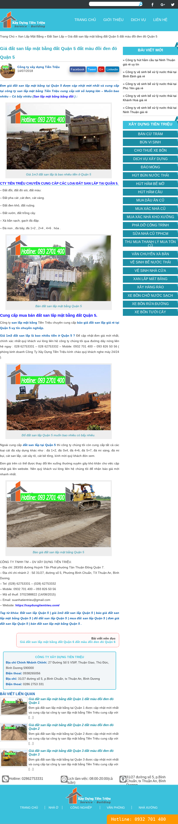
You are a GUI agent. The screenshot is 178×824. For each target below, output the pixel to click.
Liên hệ (160, 20)
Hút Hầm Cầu (150, 192)
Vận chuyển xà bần (150, 254)
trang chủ (29, 807)
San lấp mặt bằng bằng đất (54, 96)
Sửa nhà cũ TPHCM (150, 233)
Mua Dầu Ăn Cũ (150, 200)
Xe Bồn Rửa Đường (150, 304)
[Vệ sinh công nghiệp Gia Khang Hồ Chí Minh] (89, 795)
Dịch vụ (138, 20)
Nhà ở (53, 807)
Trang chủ (85, 20)
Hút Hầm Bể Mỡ (150, 184)
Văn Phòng (116, 807)
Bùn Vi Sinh (150, 142)
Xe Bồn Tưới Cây (150, 312)
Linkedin (112, 69)
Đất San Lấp (55, 36)
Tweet (92, 69)
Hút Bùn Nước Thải (150, 175)
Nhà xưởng (148, 807)
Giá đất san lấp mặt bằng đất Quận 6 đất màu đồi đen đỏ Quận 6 (67, 642)
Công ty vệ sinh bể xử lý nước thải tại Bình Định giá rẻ (149, 74)
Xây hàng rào (150, 287)
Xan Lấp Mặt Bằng (31, 36)
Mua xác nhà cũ (150, 209)
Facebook (77, 69)
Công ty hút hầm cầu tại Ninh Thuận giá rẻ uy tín (149, 62)
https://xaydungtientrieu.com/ (37, 605)
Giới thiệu (113, 20)
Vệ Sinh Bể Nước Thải (150, 262)
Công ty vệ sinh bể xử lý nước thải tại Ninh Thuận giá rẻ (149, 110)
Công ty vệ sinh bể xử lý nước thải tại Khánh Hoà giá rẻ (149, 98)
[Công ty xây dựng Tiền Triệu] (35, 19)
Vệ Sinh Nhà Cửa (150, 271)
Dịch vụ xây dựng (150, 159)
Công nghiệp (81, 807)
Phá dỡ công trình (150, 225)
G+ (101, 69)
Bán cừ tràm (150, 134)
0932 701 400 (150, 819)
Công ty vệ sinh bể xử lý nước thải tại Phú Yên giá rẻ (149, 86)
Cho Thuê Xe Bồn (150, 150)
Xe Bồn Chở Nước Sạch (150, 295)
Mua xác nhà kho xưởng (150, 217)
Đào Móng (150, 167)
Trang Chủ (7, 36)
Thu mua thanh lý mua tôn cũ (150, 244)
